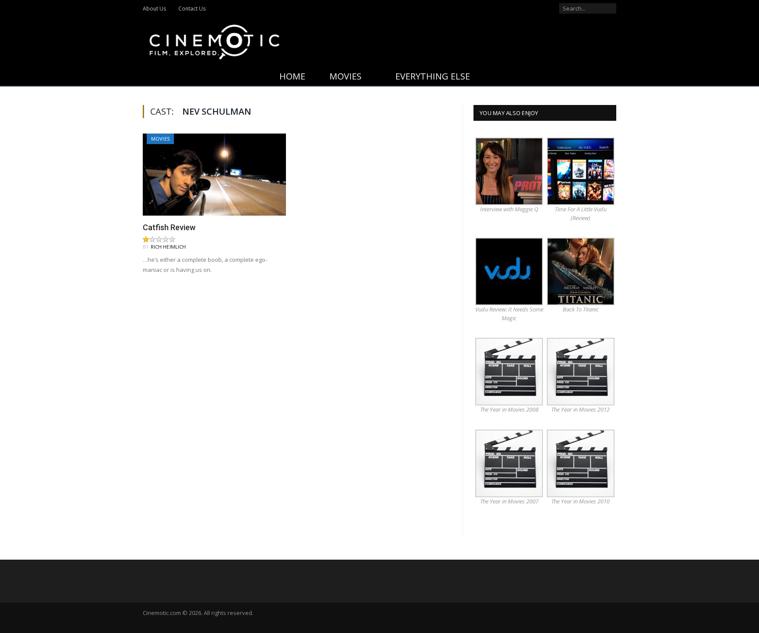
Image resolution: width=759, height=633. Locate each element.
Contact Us (192, 8)
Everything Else (432, 76)
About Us (154, 8)
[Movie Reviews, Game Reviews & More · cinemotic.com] (214, 40)
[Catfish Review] (214, 174)
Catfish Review (169, 227)
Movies (345, 76)
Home (292, 76)
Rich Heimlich (168, 246)
